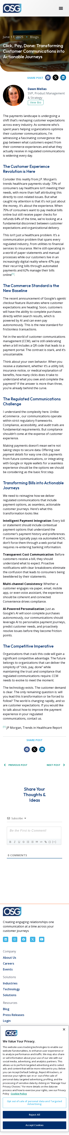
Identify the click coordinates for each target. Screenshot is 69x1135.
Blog (6, 1009)
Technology (11, 989)
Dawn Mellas (37, 89)
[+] (54, 841)
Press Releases (13, 1015)
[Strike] (23, 842)
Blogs (34, 37)
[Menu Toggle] (61, 8)
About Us (9, 958)
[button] (48, 77)
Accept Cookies (35, 1125)
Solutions (9, 995)
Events (8, 969)
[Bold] (10, 842)
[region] (34, 1078)
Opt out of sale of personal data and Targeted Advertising (34, 1103)
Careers (8, 963)
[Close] (64, 1029)
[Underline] (19, 842)
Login (7, 1021)
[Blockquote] (36, 842)
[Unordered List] (32, 842)
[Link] (45, 842)
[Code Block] (41, 842)
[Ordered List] (28, 842)
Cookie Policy (19, 1093)
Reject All (34, 1114)
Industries (10, 983)
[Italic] (14, 842)
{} (50, 841)
